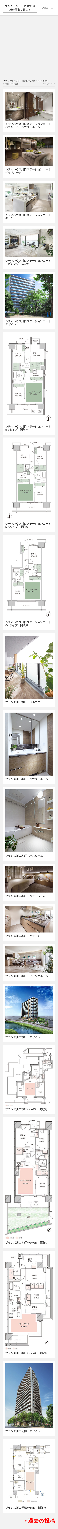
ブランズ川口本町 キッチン (22, 935)
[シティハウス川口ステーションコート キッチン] (29, 197)
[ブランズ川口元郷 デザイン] (29, 1395)
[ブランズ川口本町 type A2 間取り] (29, 1301)
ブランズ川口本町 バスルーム (24, 855)
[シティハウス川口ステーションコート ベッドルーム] (29, 151)
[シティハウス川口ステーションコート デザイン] (29, 296)
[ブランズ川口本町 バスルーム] (29, 820)
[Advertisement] (29, 48)
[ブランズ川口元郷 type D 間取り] (29, 1473)
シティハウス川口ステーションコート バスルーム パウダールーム (29, 125)
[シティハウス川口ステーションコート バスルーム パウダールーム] (29, 106)
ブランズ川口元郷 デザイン (22, 1431)
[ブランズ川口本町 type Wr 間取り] (29, 1077)
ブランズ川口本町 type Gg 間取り (26, 1242)
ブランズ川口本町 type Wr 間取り (26, 1109)
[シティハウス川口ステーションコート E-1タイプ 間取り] (29, 379)
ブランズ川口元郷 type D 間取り (25, 1507)
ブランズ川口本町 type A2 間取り (26, 1353)
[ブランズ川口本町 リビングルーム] (29, 959)
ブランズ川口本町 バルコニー (24, 702)
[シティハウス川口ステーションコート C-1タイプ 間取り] (29, 578)
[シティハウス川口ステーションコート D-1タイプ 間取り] (29, 480)
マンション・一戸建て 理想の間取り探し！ (20, 7)
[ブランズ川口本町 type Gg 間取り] (29, 1179)
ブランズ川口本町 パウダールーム (26, 778)
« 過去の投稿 (39, 1520)
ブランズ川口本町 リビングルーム (26, 976)
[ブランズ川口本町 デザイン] (29, 1010)
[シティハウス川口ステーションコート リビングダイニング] (29, 243)
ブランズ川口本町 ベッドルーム (25, 895)
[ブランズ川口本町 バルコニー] (29, 667)
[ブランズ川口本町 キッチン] (29, 919)
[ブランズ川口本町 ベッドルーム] (29, 879)
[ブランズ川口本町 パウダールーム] (29, 744)
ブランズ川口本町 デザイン (22, 1037)
